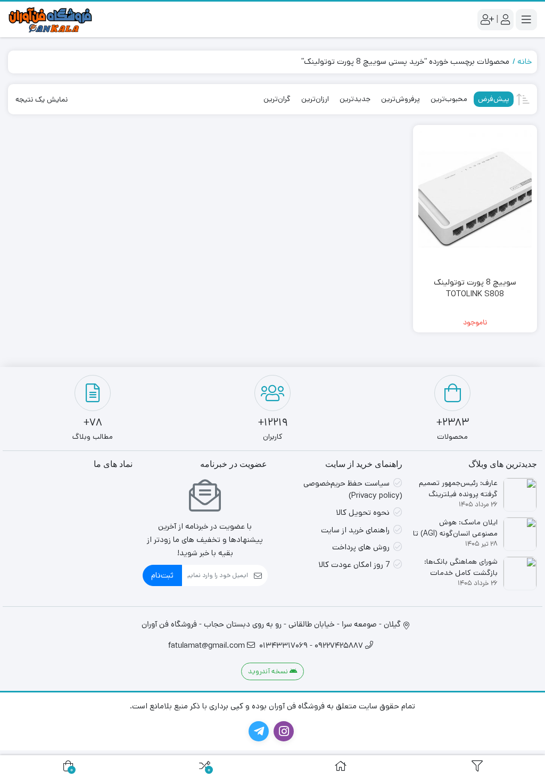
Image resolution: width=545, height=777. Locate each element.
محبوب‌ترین (449, 99)
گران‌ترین (277, 99)
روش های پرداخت (361, 547)
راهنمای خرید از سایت (355, 530)
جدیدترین (355, 99)
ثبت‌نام (162, 575)
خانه (524, 61)
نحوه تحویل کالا (363, 512)
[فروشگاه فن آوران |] (50, 19)
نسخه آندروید (269, 671)
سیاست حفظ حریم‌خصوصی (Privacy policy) (352, 489)
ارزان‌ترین (315, 99)
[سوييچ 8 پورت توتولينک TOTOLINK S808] (475, 199)
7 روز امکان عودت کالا (354, 564)
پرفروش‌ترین (400, 99)
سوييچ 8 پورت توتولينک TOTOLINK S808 (475, 288)
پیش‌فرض (493, 99)
